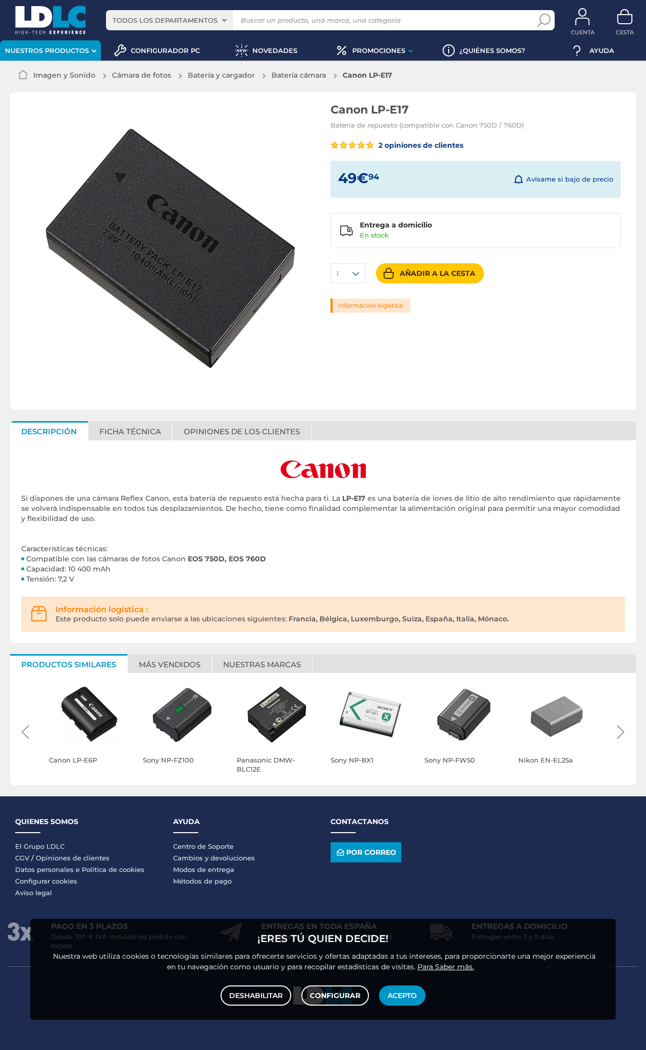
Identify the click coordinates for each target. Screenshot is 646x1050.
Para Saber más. (445, 966)
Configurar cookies (46, 881)
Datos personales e (48, 869)
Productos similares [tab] (68, 664)
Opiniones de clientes (73, 858)
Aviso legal (33, 893)
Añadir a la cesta (437, 273)
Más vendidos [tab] (169, 664)
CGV (22, 858)
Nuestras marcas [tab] (262, 664)
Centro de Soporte (203, 846)
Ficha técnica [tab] (130, 431)
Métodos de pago (202, 881)
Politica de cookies (113, 869)
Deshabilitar (256, 995)
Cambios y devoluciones (214, 858)
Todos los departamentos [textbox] (165, 20)
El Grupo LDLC (40, 846)
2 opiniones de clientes (419, 145)
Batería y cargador (221, 75)
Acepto (402, 995)
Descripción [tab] (49, 431)
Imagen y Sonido (64, 75)
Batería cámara (299, 75)
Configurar (335, 995)
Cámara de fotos (141, 75)
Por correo (371, 852)
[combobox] (169, 20)
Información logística (370, 305)
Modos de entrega (203, 869)
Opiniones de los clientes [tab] (242, 431)
